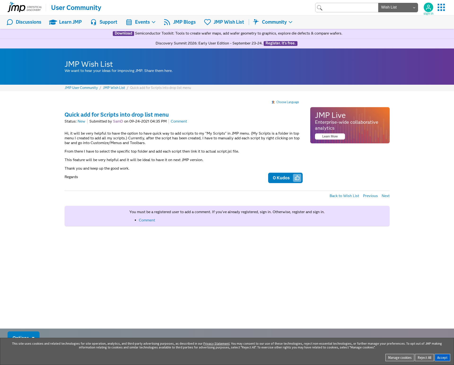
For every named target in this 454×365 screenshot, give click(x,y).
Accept (442, 357)
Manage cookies (400, 357)
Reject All (424, 357)
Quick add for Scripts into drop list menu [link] (160, 88)
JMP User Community (81, 88)
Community (274, 22)
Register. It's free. (281, 43)
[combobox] (346, 7)
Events (142, 22)
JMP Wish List (229, 22)
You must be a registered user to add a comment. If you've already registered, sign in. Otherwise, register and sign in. (227, 212)
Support (108, 22)
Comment (179, 121)
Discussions (28, 22)
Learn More (330, 136)
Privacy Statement (216, 343)
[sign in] (428, 7)
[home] (25, 7)
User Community (76, 7)
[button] (297, 177)
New (81, 121)
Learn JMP (70, 22)
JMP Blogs (184, 22)
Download (123, 33)
